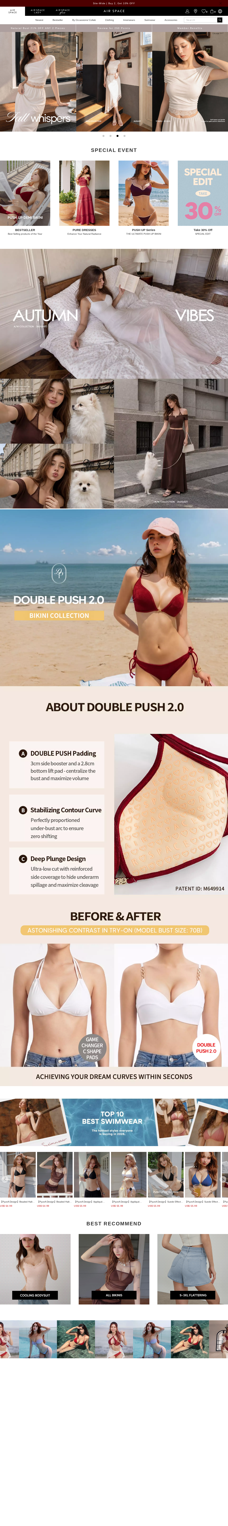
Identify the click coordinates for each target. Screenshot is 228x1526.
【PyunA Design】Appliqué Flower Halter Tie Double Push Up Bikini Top (90, 1201)
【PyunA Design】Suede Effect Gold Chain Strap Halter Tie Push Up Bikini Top (165, 1201)
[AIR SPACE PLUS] (62, 11)
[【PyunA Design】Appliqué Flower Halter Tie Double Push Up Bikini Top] (92, 1175)
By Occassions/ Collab (84, 20)
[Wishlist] (204, 11)
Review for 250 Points (113, 28)
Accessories (171, 20)
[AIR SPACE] (12, 11)
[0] (212, 11)
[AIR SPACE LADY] (37, 11)
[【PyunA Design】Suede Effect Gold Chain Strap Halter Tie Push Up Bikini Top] (166, 1175)
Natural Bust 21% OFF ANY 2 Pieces (38, 28)
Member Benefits (189, 28)
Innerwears (129, 20)
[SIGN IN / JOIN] (187, 11)
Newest (39, 20)
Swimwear (149, 20)
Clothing (109, 20)
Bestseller (58, 20)
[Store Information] (195, 11)
